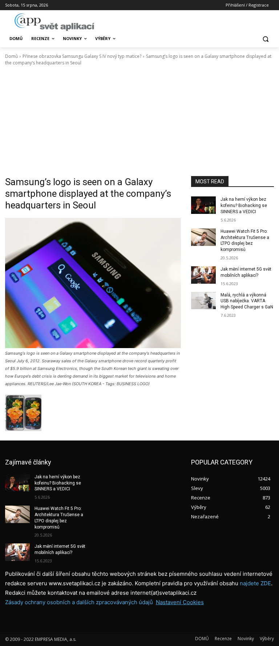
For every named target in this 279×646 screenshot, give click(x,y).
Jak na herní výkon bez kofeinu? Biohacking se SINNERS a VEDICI (244, 205)
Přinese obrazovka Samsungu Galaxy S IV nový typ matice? (82, 56)
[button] (265, 38)
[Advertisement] (139, 121)
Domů (11, 56)
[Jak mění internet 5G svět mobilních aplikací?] (203, 275)
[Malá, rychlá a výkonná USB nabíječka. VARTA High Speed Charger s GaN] (203, 301)
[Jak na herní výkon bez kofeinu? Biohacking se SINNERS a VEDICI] (203, 205)
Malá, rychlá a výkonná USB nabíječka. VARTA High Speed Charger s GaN (247, 301)
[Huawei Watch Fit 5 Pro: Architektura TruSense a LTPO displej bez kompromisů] (203, 237)
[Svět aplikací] (54, 22)
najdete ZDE (255, 583)
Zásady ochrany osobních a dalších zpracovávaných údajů (79, 602)
